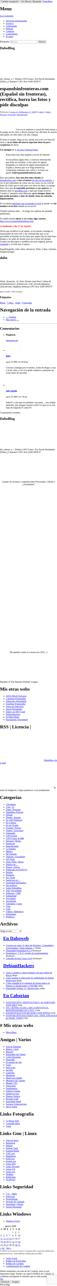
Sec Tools (10, 877)
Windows (10, 917)
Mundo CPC (12, 1083)
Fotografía (12, 115)
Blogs (2, 303)
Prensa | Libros (13, 867)
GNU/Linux (11, 836)
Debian (9, 815)
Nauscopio (11, 1086)
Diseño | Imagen (13, 817)
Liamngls (4, 244)
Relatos (9, 872)
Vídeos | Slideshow (15, 911)
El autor (9, 36)
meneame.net (12, 340)
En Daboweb (16, 938)
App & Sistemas (13, 1046)
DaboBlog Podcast (14, 812)
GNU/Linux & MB (15, 838)
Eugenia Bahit (12, 1151)
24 (19, 1242)
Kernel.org (11, 1161)
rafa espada (11, 391)
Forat (8, 1065)
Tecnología (11, 901)
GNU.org (10, 1153)
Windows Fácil (13, 1221)
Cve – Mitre (11, 1194)
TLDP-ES (10, 1179)
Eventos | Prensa (13, 828)
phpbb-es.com (12, 1093)
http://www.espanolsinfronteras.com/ (17, 221)
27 (7, 1245)
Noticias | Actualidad (15, 856)
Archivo (9, 23)
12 (4, 1238)
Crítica (10, 303)
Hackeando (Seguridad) (17, 719)
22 (13, 1242)
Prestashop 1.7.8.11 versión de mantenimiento (27, 953)
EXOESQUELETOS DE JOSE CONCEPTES (28, 1013)
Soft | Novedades (14, 890)
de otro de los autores (42, 180)
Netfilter (9, 1174)
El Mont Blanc (12, 717)
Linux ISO (11, 1164)
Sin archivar (11, 885)
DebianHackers (13, 714)
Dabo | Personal (13, 809)
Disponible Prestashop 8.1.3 (19, 950)
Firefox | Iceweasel (14, 830)
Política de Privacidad (16, 1261)
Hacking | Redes (13, 841)
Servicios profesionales (16, 21)
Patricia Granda (13, 1091)
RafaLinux (11, 1177)
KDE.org (10, 1158)
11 (1, 1238)
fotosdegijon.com (8, 180)
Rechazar (5, 1282)
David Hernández (14, 709)
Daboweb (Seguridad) (16, 701)
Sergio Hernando (14, 1207)
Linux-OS (10, 1169)
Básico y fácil (12, 1049)
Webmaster (11, 914)
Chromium (11, 804)
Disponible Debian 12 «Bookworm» (23, 988)
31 (19, 1245)
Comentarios (12, 34)
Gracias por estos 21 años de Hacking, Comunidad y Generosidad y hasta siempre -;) (30, 946)
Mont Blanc (11, 1032)
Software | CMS (13, 893)
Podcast (9, 28)
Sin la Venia (11, 1107)
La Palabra (11, 849)
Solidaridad (11, 896)
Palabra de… (12, 864)
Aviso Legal (11, 1258)
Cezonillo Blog (13, 1123)
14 (10, 1238)
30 (16, 1245)
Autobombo (11, 26)
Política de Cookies (15, 1263)
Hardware (10, 843)
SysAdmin (11, 898)
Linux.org (10, 1172)
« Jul (2, 1248)
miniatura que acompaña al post (26, 203)
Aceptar (15, 1282)
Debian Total (12, 1148)
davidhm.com (21, 191)
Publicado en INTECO (16, 870)
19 (4, 1242)
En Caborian (16, 995)
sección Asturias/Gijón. (27, 150)
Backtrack (10, 1143)
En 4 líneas (11, 822)
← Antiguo (11, 317)
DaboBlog (47, 1)
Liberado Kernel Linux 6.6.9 (19, 958)
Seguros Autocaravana (16, 1104)
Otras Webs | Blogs (15, 862)
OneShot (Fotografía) (16, 704)
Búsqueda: (5, 41)
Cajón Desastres (13, 1057)
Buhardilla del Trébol (15, 1054)
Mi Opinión (11, 854)
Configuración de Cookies (18, 1266)
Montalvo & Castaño (15, 1080)
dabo (41, 112)
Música (9, 851)
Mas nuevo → (12, 319)
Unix (8, 906)
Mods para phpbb (14, 1078)
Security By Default (15, 1201)
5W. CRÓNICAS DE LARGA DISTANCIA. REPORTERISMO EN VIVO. (27, 1009)
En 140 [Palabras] (14, 820)
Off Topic (10, 859)
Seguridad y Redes (14, 1204)
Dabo (17, 303)
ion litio (9, 1070)
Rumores (10, 875)
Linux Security (13, 1166)
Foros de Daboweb (15, 706)
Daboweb (10, 1196)
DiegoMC (10, 1059)
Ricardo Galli (12, 1099)
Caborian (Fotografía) (16, 698)
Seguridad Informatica (16, 883)
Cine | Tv (10, 807)
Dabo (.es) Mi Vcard (15, 712)
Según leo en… (13, 880)
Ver (1, 1279)
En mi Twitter (12, 825)
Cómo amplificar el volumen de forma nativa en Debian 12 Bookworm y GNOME (28, 984)
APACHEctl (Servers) (16, 696)
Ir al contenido (6, 16)
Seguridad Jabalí (13, 1101)
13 (7, 1238)
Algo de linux (12, 1140)
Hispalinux (11, 1156)
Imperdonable (22, 115)
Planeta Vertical (13, 1096)
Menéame (10, 1075)
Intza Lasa (10, 1067)
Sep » (8, 1248)
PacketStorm (12, 1199)
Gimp (8, 1126)
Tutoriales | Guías (14, 903)
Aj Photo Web (12, 1121)
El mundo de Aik (14, 1062)
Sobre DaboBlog (13, 888)
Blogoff (9, 1052)
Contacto (10, 31)
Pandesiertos (11, 1088)
